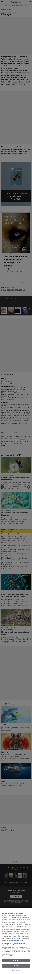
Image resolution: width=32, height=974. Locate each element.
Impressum (20, 940)
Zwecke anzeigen (16, 970)
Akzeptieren (16, 960)
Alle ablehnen (16, 965)
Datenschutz (15, 940)
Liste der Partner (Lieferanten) (8, 956)
